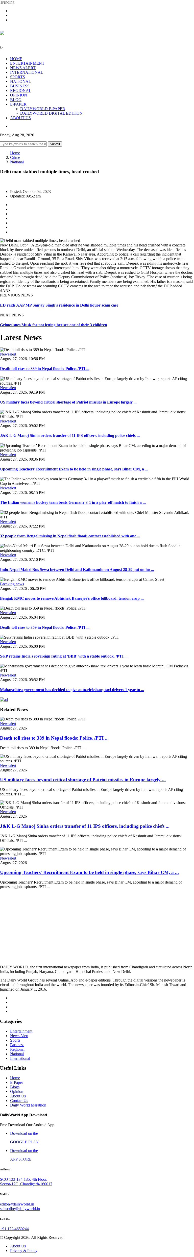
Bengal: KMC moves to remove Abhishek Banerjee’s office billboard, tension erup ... (72, 598)
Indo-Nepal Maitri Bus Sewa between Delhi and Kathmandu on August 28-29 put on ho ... (77, 569)
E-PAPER (18, 104)
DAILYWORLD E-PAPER (42, 109)
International (20, 1058)
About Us (18, 1096)
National (17, 162)
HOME (16, 59)
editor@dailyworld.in (17, 1204)
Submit (55, 144)
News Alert (19, 1036)
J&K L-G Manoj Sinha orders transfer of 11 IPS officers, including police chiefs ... (70, 435)
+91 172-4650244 (14, 1229)
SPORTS (17, 77)
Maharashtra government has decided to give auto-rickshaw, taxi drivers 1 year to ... (72, 690)
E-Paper (16, 1082)
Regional (17, 1049)
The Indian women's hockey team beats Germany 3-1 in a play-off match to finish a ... (73, 502)
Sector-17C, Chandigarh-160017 (26, 1184)
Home (15, 153)
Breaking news (12, 584)
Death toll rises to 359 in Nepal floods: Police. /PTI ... (44, 627)
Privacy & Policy (23, 1250)
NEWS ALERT (23, 68)
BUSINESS (20, 86)
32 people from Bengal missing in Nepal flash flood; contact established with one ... (70, 536)
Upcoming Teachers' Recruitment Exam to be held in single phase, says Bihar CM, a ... (74, 469)
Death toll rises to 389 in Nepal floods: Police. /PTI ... (44, 368)
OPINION (18, 95)
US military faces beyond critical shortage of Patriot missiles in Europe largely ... (68, 402)
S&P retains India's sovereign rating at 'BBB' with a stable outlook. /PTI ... (64, 656)
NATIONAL (20, 81)
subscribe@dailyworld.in (20, 1208)
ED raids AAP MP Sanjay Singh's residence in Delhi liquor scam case (59, 305)
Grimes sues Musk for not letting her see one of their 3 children (53, 325)
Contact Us (19, 1100)
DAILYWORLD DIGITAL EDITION (51, 113)
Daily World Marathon (28, 1105)
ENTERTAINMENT (27, 63)
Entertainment (21, 1031)
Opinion (16, 1091)
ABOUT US (20, 118)
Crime (15, 157)
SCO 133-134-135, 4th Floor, (23, 1179)
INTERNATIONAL (26, 72)
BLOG (15, 99)
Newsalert (8, 354)
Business (17, 1045)
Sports (15, 1040)
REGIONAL (20, 90)
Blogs (14, 1087)
